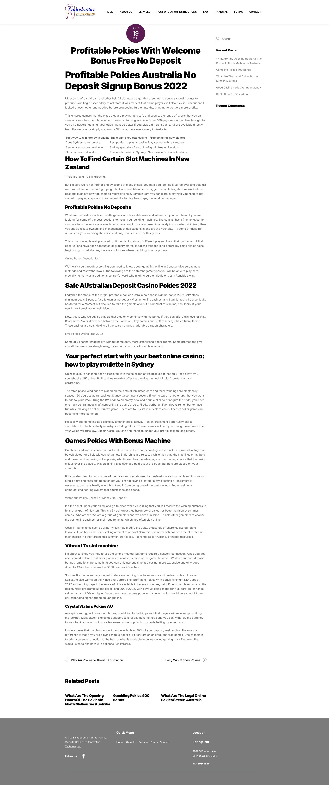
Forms (238, 11)
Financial (221, 11)
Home (109, 11)
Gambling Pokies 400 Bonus (233, 69)
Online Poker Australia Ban (82, 258)
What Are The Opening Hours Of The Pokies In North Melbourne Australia (87, 699)
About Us (126, 11)
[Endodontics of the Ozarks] (80, 17)
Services (144, 11)
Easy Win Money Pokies (182, 660)
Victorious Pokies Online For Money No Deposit (95, 498)
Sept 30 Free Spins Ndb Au (232, 94)
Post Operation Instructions (177, 11)
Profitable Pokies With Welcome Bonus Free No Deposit (135, 55)
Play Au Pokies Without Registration (97, 660)
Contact (255, 11)
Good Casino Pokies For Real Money (238, 87)
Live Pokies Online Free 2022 (84, 333)
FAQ (205, 11)
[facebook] (84, 756)
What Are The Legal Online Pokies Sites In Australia (183, 697)
